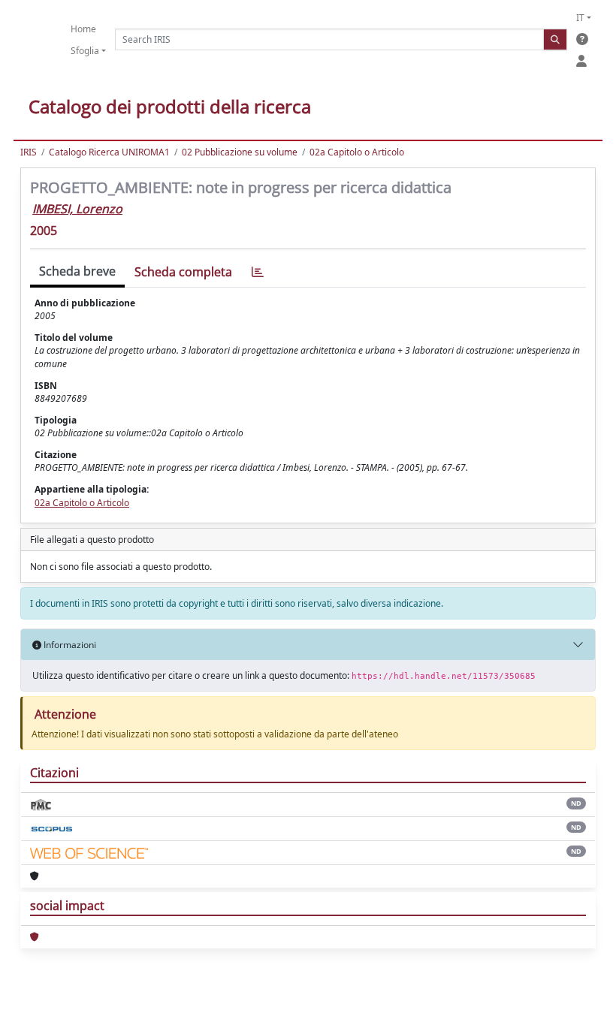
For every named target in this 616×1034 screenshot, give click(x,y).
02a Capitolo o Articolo (357, 152)
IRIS (28, 152)
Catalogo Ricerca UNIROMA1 (109, 152)
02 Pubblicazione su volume (239, 152)
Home (83, 29)
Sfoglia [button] (85, 50)
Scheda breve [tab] (77, 271)
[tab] (257, 272)
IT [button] (580, 17)
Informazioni (68, 644)
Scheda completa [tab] (183, 272)
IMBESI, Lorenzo (77, 208)
